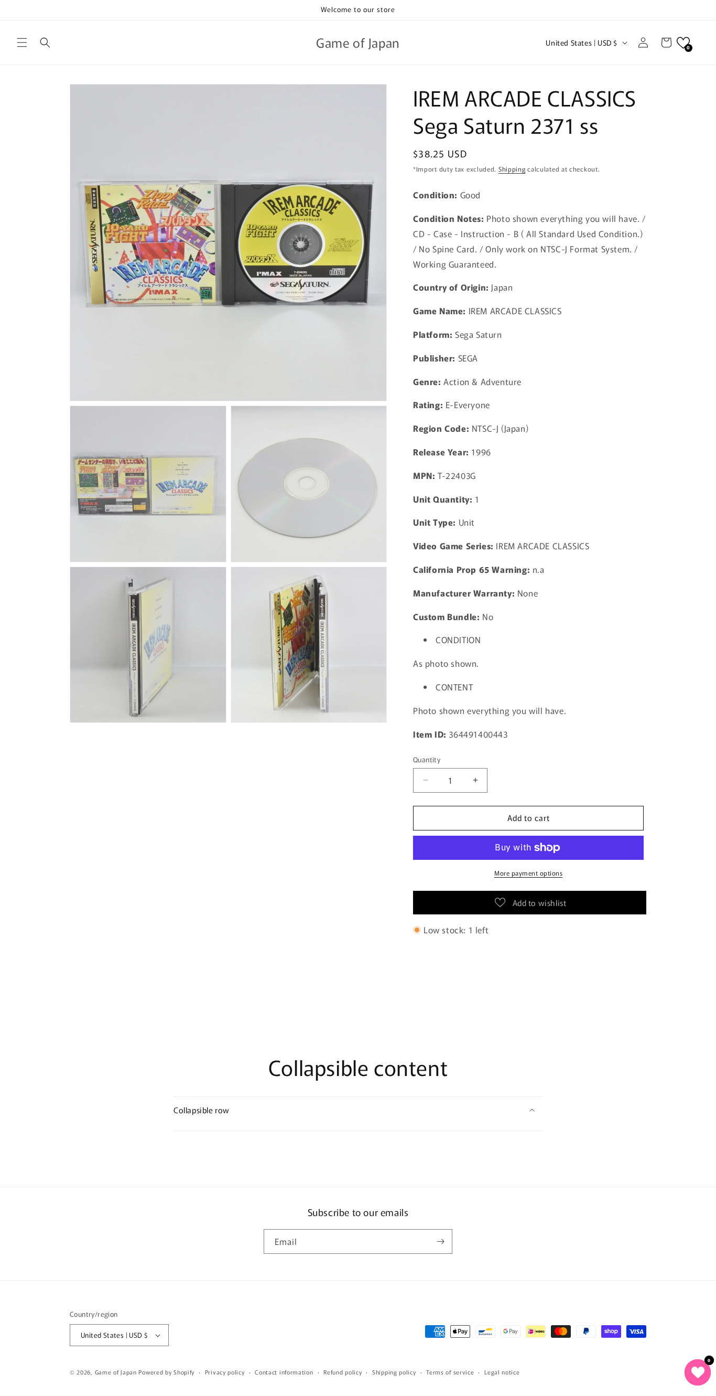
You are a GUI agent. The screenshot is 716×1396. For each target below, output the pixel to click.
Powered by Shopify (166, 1372)
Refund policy (342, 1372)
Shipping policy (394, 1372)
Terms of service (450, 1372)
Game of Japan (116, 1372)
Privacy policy (225, 1372)
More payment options (528, 872)
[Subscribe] (440, 1241)
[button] (22, 42)
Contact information (284, 1372)
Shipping (512, 168)
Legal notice (501, 1372)
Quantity (426, 759)
